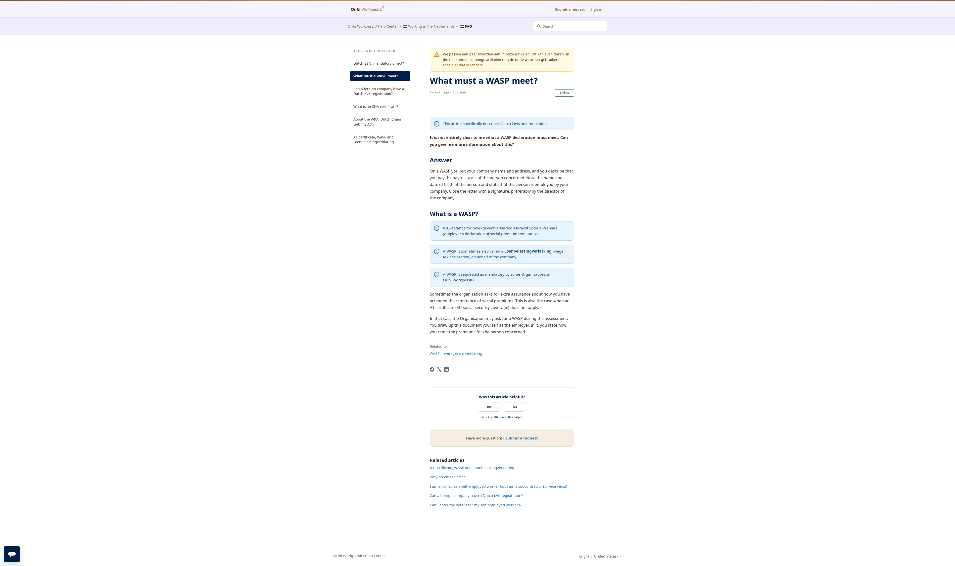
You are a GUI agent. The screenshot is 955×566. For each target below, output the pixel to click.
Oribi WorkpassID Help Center (373, 26)
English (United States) (599, 556)
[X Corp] (439, 369)
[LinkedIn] (446, 369)
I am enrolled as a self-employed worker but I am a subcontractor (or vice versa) (498, 486)
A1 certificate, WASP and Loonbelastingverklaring (373, 139)
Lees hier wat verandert (462, 65)
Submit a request (570, 9)
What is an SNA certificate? (375, 106)
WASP (435, 353)
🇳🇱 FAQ (466, 26)
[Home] (367, 9)
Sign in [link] (596, 9)
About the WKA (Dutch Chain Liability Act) (377, 122)
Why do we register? (447, 476)
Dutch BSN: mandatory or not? (378, 63)
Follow (564, 93)
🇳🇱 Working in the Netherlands (429, 26)
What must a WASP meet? (375, 76)
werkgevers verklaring (463, 353)
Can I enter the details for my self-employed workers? (476, 504)
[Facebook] (432, 369)
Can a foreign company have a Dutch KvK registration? (378, 91)
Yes (489, 407)
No (515, 407)
